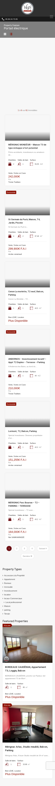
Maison (7, 606)
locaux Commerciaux (13, 598)
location (7, 595)
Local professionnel (14, 602)
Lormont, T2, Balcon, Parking (22, 431)
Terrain (7, 614)
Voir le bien (27, 655)
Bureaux (7, 583)
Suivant (42, 548)
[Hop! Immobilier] (27, 13)
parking (7, 610)
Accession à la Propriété (14, 575)
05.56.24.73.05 (11, 19)
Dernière (26, 556)
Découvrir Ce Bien (27, 135)
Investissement (10, 591)
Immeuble (8, 587)
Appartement (9, 579)
